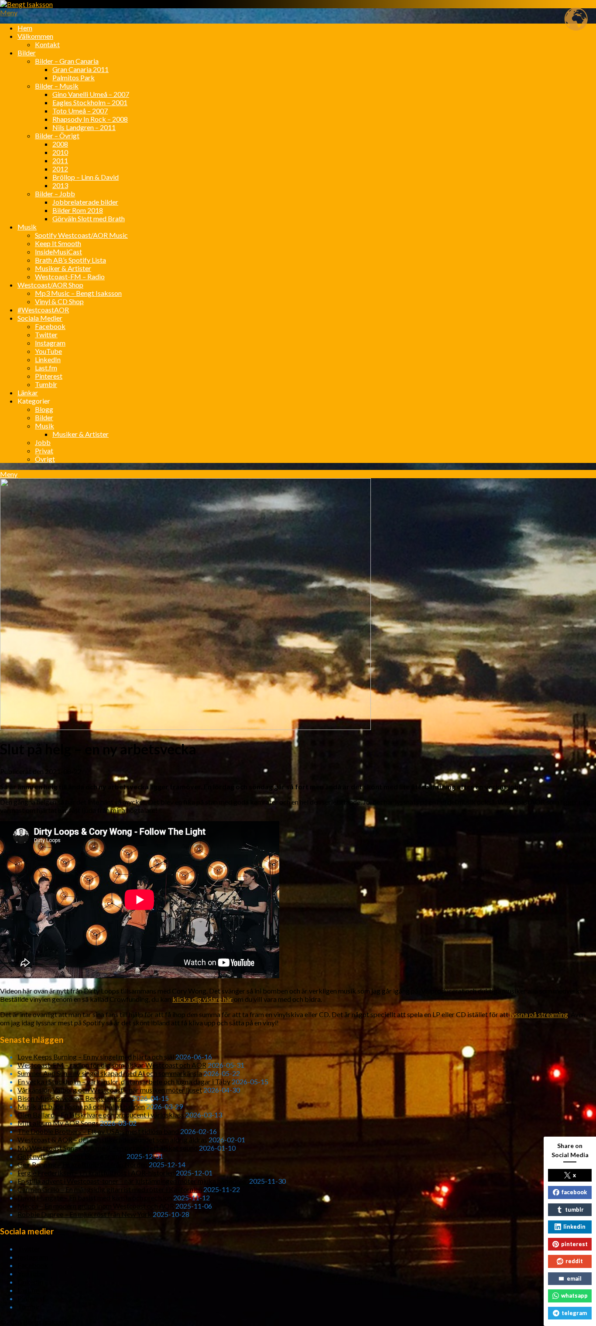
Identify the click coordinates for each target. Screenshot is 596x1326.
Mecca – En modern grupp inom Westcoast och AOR (95, 1206)
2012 (60, 168)
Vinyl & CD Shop (59, 301)
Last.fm (46, 367)
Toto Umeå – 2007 (80, 110)
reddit (574, 1260)
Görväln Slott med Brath (88, 218)
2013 (60, 185)
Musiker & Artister (63, 268)
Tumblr (46, 384)
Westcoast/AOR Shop (50, 285)
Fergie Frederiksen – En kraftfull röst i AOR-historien (96, 1172)
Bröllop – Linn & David (85, 177)
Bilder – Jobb (55, 193)
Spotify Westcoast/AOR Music (81, 235)
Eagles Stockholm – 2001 (89, 102)
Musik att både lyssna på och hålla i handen (81, 1106)
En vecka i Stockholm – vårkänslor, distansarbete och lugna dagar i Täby (123, 1081)
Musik (27, 227)
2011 (60, 160)
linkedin (574, 1226)
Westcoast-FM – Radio (70, 276)
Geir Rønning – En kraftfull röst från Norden (82, 1164)
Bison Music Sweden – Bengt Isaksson (74, 1098)
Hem (24, 28)
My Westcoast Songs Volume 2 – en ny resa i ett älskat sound (107, 1148)
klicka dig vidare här (202, 999)
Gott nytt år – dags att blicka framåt (71, 1156)
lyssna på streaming (539, 1014)
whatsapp (574, 1295)
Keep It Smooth (58, 243)
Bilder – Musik (57, 86)
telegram (574, 1312)
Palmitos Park (73, 77)
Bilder (26, 52)
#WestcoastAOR (43, 309)
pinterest (574, 1243)
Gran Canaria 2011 (80, 69)
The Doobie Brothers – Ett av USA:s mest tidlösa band (98, 1131)
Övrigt (45, 459)
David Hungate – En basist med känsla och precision (94, 1197)
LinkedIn (48, 359)
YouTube (48, 351)
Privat (44, 450)
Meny (8, 12)
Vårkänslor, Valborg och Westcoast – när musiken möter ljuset (109, 1090)
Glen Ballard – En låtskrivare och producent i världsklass (100, 1114)
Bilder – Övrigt (57, 135)
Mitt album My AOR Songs (58, 1123)
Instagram (50, 343)
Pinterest (48, 376)
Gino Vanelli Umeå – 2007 (90, 94)
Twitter (46, 334)
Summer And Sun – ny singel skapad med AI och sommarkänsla (109, 1073)
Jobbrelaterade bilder (85, 202)
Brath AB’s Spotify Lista (70, 260)
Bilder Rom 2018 (77, 210)
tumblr (574, 1209)
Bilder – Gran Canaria (67, 61)
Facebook (50, 326)
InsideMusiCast (58, 251)
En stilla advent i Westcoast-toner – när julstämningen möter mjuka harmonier (132, 1181)
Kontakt (47, 44)
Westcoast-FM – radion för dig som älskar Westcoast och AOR (111, 1065)
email (574, 1278)
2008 (60, 144)
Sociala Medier (39, 318)
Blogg (44, 409)
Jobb (43, 442)
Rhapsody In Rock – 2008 (90, 119)
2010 (60, 152)
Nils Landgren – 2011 (84, 127)
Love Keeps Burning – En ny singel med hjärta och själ (95, 1056)
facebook (574, 1192)
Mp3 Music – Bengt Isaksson (78, 293)
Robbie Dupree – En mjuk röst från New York (84, 1214)
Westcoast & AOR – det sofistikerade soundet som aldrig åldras (112, 1139)
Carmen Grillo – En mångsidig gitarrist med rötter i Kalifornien (109, 1189)
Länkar (27, 392)
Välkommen (35, 36)
